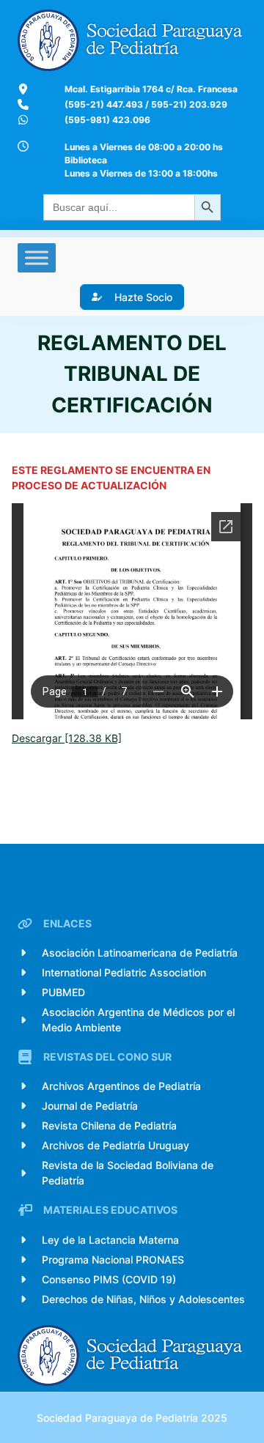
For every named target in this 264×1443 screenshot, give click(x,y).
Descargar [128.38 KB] (67, 738)
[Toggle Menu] (36, 257)
